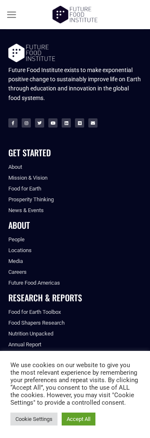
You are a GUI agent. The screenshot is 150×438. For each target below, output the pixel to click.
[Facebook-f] (13, 123)
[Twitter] (39, 123)
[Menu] (11, 14)
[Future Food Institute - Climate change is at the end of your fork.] (75, 15)
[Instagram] (26, 123)
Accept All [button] (78, 419)
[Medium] (79, 123)
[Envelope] (93, 123)
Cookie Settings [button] (33, 419)
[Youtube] (53, 123)
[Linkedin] (66, 123)
